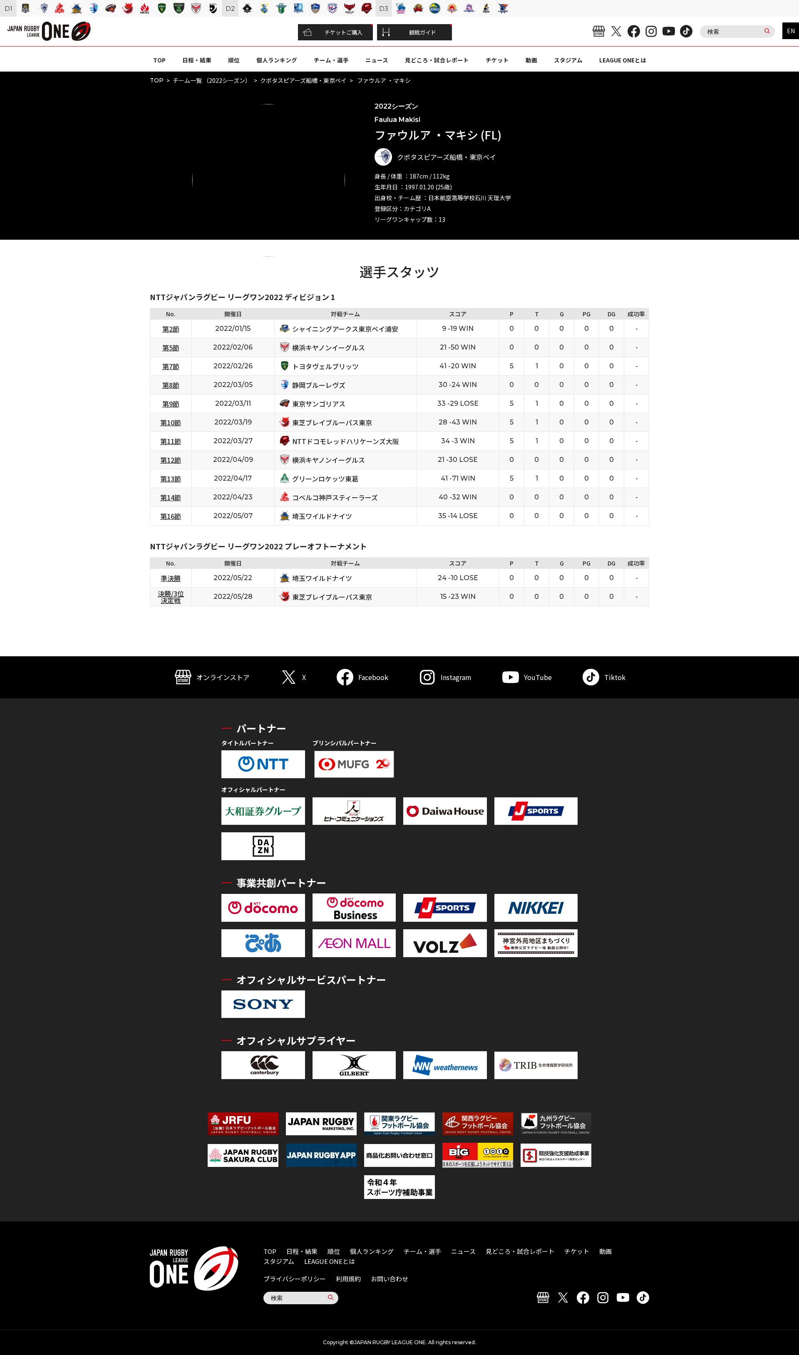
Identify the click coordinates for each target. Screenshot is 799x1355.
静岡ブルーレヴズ (318, 385)
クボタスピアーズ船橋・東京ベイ (303, 80)
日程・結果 (196, 60)
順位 (234, 60)
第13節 (170, 479)
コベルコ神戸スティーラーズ (335, 497)
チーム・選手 (331, 60)
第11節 (170, 441)
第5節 (170, 347)
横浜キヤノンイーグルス (328, 347)
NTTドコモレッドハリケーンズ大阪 (345, 441)
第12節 (170, 460)
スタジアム (568, 60)
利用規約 (348, 1278)
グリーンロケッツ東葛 (325, 478)
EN (791, 31)
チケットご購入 (343, 32)
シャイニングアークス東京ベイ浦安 (345, 328)
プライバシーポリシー (294, 1278)
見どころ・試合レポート (437, 60)
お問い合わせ (389, 1278)
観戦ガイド (422, 32)
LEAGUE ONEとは (622, 60)
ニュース (376, 60)
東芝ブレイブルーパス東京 (332, 422)
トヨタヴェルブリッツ (325, 366)
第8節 (170, 385)
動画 (531, 60)
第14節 (170, 497)
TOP (159, 60)
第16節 (170, 516)
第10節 (170, 422)
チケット (497, 60)
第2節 (170, 329)
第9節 (170, 404)
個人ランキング (276, 60)
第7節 (170, 366)
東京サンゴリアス (318, 403)
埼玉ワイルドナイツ (322, 516)
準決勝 (171, 578)
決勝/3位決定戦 (171, 596)
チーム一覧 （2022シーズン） (212, 80)
